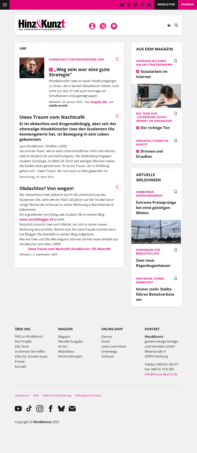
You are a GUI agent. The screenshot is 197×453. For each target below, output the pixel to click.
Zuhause (107, 356)
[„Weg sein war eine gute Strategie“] (31, 68)
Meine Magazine (103, 26)
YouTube (122, 5)
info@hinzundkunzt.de (161, 374)
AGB (36, 395)
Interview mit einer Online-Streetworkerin (154, 62)
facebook (142, 5)
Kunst (105, 341)
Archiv (62, 346)
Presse (20, 361)
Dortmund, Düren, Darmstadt (150, 280)
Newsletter (166, 4)
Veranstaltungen (70, 356)
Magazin (64, 336)
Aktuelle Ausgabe (70, 341)
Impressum (22, 395)
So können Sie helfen (30, 351)
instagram (135, 5)
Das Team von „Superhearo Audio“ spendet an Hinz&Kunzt (154, 117)
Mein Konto (92, 26)
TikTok (128, 5)
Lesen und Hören (113, 346)
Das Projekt (23, 341)
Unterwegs (109, 351)
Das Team (22, 346)
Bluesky (149, 5)
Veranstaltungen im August (152, 142)
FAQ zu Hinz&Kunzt (29, 336)
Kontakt (20, 366)
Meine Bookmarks (114, 26)
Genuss (106, 336)
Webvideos (66, 351)
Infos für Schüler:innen (31, 356)
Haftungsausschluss (88, 395)
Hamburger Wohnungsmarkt (149, 193)
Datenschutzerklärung (57, 395)
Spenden (187, 4)
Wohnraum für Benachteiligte (148, 251)
